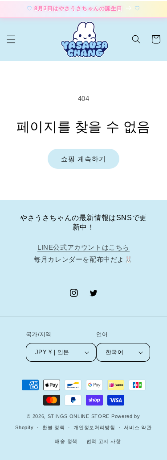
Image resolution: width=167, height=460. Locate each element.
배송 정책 (66, 441)
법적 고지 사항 (103, 441)
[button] (11, 39)
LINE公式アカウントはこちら (83, 247)
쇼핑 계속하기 (83, 159)
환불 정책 (53, 427)
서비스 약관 (137, 427)
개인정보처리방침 (94, 427)
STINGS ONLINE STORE (79, 416)
